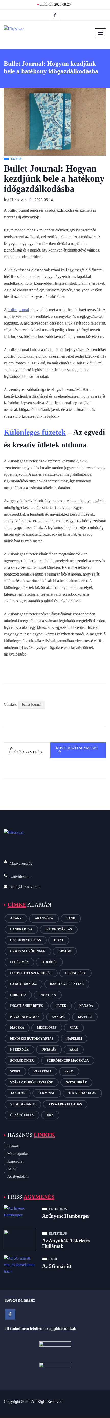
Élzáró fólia (22, 1115)
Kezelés (85, 1017)
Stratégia (43, 1071)
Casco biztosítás (25, 940)
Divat (58, 940)
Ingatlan (47, 995)
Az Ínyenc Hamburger (65, 1216)
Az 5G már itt (56, 1266)
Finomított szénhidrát (31, 973)
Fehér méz (19, 962)
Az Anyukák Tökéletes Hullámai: (66, 1243)
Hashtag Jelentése (67, 984)
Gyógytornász (23, 984)
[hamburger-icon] (100, 32)
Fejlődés (49, 962)
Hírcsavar (18, 200)
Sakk (73, 1049)
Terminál (46, 1093)
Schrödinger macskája (68, 1060)
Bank (70, 918)
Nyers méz (19, 1049)
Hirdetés (18, 995)
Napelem (74, 1038)
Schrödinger (22, 1060)
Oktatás (49, 1049)
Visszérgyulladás (65, 1104)
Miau (74, 1027)
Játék (61, 1006)
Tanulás (17, 1093)
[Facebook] (55, 15)
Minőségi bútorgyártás (31, 1038)
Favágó (65, 951)
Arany (16, 918)
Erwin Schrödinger (28, 951)
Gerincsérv (75, 973)
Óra (50, 1115)
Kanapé (58, 1017)
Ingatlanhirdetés (26, 1006)
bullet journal (18, 310)
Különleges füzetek (35, 432)
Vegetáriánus (23, 1104)
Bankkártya (21, 929)
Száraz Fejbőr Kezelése (31, 1082)
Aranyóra (44, 918)
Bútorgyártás (59, 929)
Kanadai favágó (24, 1017)
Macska (17, 1027)
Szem (69, 1071)
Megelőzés (47, 1027)
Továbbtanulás (82, 1093)
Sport (15, 1071)
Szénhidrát (76, 1082)
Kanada (86, 1006)
